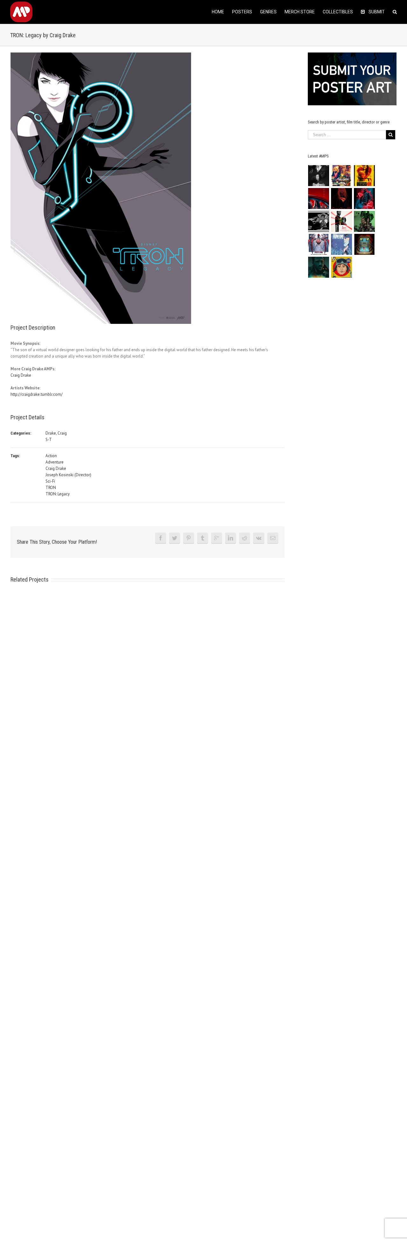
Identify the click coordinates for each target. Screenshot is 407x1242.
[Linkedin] (230, 538)
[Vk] (258, 538)
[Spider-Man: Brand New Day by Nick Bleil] (319, 244)
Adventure (54, 462)
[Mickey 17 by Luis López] (342, 267)
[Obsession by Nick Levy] (365, 175)
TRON (50, 487)
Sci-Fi (50, 481)
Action (51, 455)
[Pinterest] (188, 538)
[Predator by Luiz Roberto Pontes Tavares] (365, 221)
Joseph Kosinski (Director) (68, 475)
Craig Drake (20, 375)
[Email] (272, 538)
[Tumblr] (202, 538)
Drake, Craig (56, 433)
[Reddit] (244, 538)
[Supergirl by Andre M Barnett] (342, 198)
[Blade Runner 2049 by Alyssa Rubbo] (319, 267)
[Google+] (216, 538)
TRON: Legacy (57, 494)
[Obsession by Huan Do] (319, 198)
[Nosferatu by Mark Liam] (319, 175)
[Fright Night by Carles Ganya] (319, 221)
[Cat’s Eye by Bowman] (365, 244)
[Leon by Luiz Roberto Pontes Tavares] (342, 221)
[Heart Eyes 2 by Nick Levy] (365, 198)
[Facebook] (160, 538)
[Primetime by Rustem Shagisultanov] (342, 244)
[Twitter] (174, 538)
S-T (48, 439)
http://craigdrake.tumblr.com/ (36, 394)
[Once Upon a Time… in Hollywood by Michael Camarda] (342, 175)
